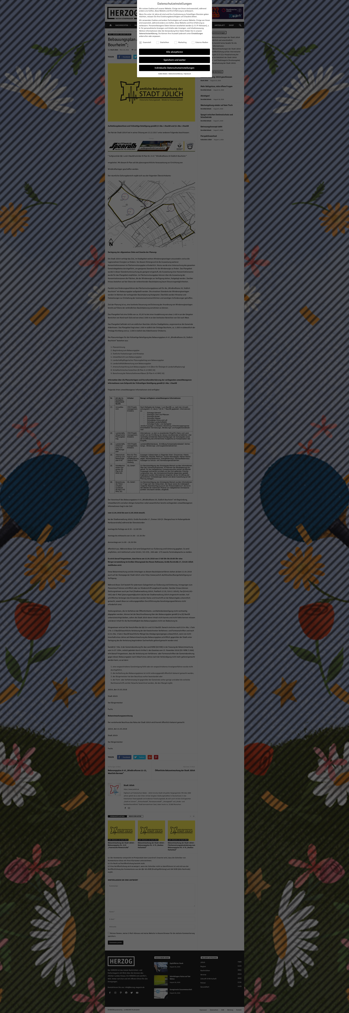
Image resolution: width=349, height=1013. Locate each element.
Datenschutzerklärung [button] (176, 74)
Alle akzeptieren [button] (174, 51)
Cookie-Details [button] (162, 74)
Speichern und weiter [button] (175, 60)
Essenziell (147, 42)
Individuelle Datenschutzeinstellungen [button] (174, 67)
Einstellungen (197, 33)
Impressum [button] (187, 74)
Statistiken (164, 42)
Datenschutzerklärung (148, 33)
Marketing (182, 42)
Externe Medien (201, 42)
